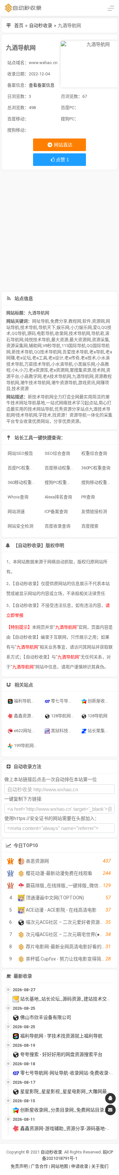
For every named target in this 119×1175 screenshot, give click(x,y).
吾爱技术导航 (75, 351)
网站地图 (60, 1166)
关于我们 (99, 1166)
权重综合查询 (94, 453)
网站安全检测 (20, 526)
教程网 (74, 321)
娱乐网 (63, 327)
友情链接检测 (94, 511)
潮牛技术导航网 (35, 382)
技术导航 (28, 327)
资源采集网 (17, 345)
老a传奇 (72, 357)
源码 (31, 333)
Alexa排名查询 (58, 496)
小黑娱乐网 (84, 364)
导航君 (97, 333)
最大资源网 (80, 339)
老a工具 (39, 357)
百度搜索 (90, 526)
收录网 (61, 333)
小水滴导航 (62, 364)
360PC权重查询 (95, 467)
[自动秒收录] (23, 8)
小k (15, 370)
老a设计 (55, 357)
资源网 (98, 321)
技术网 (98, 370)
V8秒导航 (51, 345)
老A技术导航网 (57, 376)
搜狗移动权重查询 (97, 482)
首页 (18, 25)
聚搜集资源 (80, 370)
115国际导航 (73, 345)
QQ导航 (19, 333)
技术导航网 (79, 333)
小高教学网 (31, 376)
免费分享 (58, 321)
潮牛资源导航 (64, 382)
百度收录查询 (57, 526)
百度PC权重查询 (23, 467)
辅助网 (35, 345)
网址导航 (40, 321)
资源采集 (100, 339)
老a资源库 (38, 370)
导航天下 (47, 327)
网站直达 (62, 144)
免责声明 (19, 1166)
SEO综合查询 (57, 453)
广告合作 (39, 1166)
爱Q (96, 327)
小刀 (23, 370)
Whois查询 (18, 496)
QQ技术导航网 (47, 351)
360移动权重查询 (24, 482)
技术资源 (20, 388)
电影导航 (45, 333)
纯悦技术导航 (37, 339)
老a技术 (88, 357)
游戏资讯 (86, 382)
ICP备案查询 (56, 511)
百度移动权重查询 (61, 467)
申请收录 (79, 1166)
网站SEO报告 (20, 453)
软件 (86, 321)
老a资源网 (59, 370)
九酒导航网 (38, 312)
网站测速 (16, 511)
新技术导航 (22, 351)
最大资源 (59, 339)
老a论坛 (23, 357)
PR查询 (88, 496)
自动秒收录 (40, 25)
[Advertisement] (59, 230)
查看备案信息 (42, 85)
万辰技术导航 (37, 364)
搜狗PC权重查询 (60, 482)
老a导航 (96, 351)
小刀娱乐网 (81, 327)
